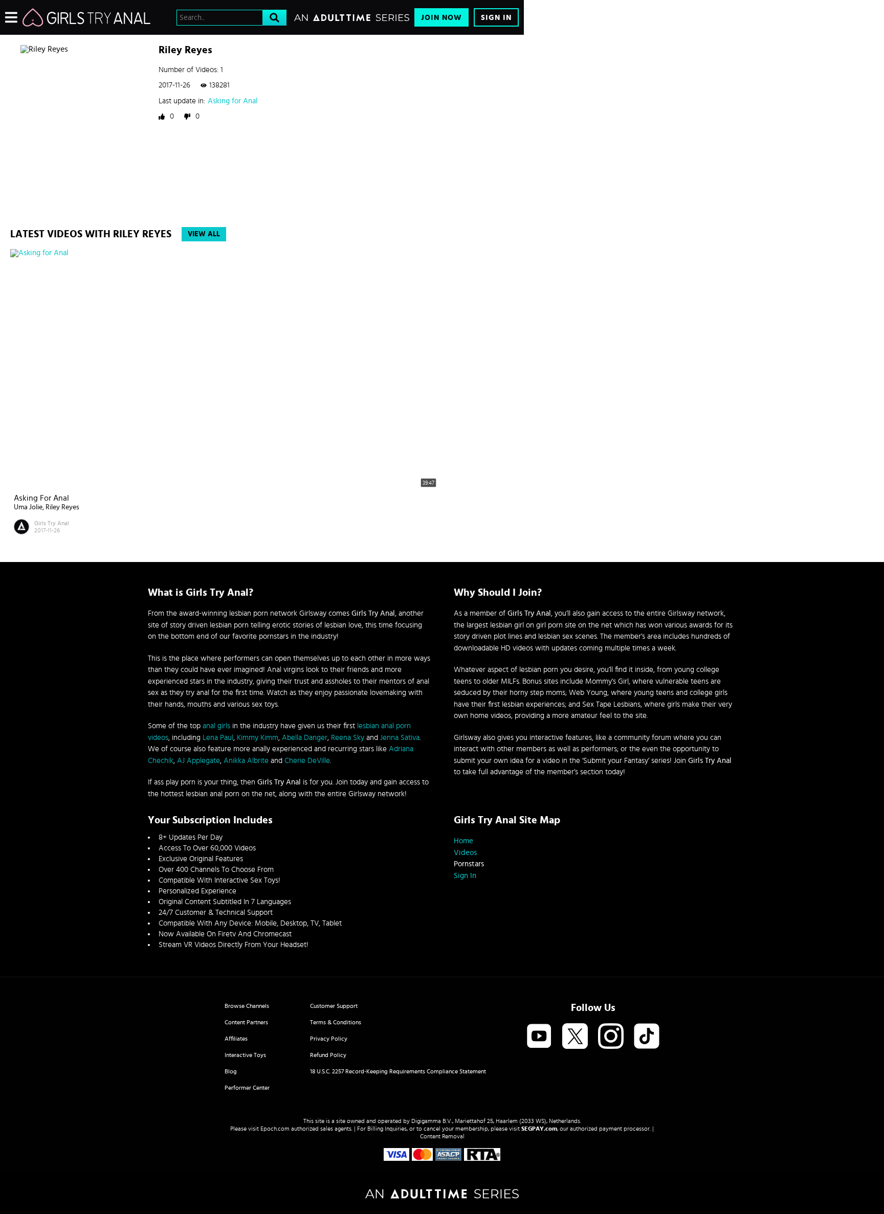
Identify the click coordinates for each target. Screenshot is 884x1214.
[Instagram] (611, 1036)
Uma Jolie (28, 507)
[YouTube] (539, 1036)
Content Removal (442, 1136)
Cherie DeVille (307, 761)
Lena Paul (218, 737)
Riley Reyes (62, 507)
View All (204, 234)
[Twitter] (575, 1036)
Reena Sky (347, 737)
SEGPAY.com (539, 1129)
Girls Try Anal (51, 523)
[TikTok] (646, 1036)
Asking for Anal (233, 101)
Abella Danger (304, 737)
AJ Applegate (198, 761)
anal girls (216, 726)
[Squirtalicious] (86, 17)
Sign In (496, 17)
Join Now (441, 17)
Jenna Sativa (399, 737)
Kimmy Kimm (257, 737)
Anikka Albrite (246, 761)
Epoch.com (275, 1129)
